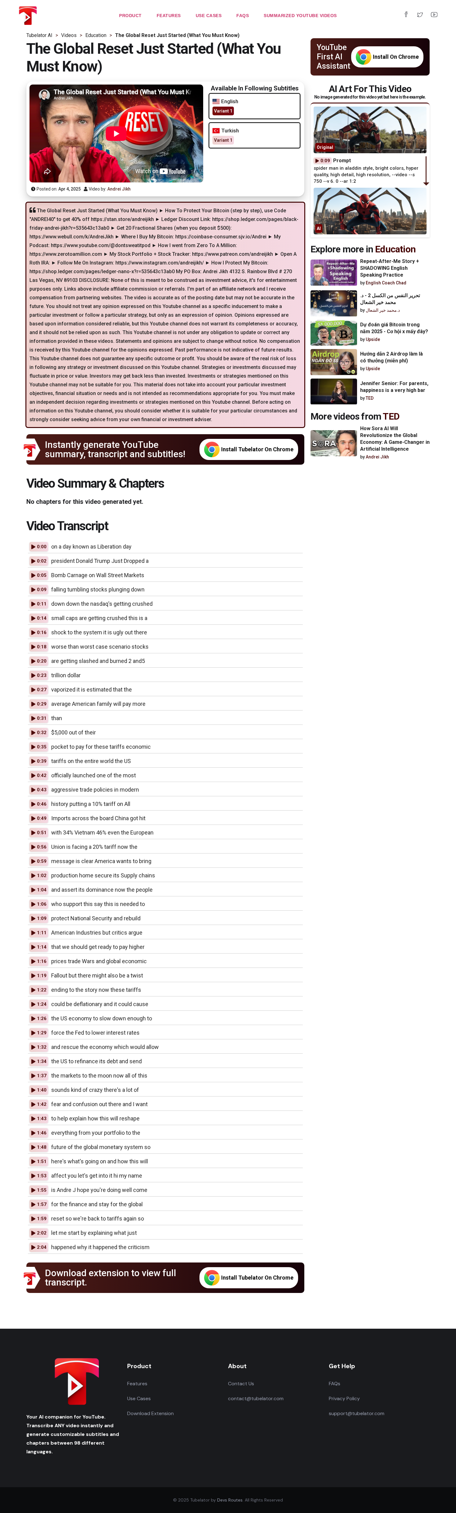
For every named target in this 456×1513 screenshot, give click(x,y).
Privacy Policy (344, 1398)
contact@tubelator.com (256, 1398)
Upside (373, 339)
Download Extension (150, 1413)
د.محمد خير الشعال (383, 310)
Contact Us (241, 1383)
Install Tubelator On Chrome (257, 449)
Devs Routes (230, 1500)
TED (369, 398)
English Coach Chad (386, 282)
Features (137, 1383)
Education (395, 249)
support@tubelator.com (356, 1413)
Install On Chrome (396, 56)
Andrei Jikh (119, 188)
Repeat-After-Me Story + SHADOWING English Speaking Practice (389, 268)
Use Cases (139, 1398)
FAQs (334, 1383)
